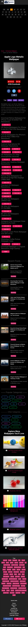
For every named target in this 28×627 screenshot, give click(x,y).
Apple (9, 100)
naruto (12, 590)
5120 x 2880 (6, 211)
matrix (8, 590)
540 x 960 (16, 149)
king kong (9, 583)
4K (8, 9)
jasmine (23, 576)
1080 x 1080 (17, 226)
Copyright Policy (14, 615)
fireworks (15, 560)
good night (21, 565)
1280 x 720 (6, 190)
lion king (23, 585)
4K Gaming (16, 416)
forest (3, 562)
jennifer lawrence (13, 579)
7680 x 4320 (6, 218)
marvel (3, 590)
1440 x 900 (16, 167)
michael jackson (22, 588)
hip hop (18, 569)
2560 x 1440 (6, 196)
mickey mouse (14, 588)
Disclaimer (14, 612)
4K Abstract (16, 400)
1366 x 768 (16, 190)
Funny (22, 404)
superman (18, 592)
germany (21, 562)
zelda (14, 595)
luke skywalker (5, 588)
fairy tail (5, 560)
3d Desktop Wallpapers (11, 51)
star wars (12, 592)
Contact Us (14, 608)
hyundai (23, 569)
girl (25, 562)
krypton (24, 579)
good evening (15, 565)
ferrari (9, 560)
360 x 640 (6, 149)
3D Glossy (6, 416)
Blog (14, 606)
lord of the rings (16, 585)
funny (7, 562)
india (19, 574)
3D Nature (6, 400)
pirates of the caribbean (20, 590)
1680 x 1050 (6, 170)
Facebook (9, 618)
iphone (11, 574)
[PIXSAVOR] (9, 2)
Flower (5, 404)
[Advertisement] (14, 33)
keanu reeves (16, 583)
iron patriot (16, 572)
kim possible (23, 583)
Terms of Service (14, 613)
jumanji (12, 576)
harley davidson (17, 567)
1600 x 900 (6, 193)
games (16, 562)
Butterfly (5, 419)
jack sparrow (6, 576)
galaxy (11, 562)
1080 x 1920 (6, 141)
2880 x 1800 (6, 182)
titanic (23, 592)
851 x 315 (6, 236)
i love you (22, 572)
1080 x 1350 (6, 226)
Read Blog (13, 276)
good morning (7, 565)
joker (23, 574)
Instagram (20, 618)
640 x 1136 (6, 124)
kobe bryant (22, 581)
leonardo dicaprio (7, 585)
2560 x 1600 (6, 173)
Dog (13, 404)
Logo (15, 100)
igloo (15, 574)
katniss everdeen (14, 581)
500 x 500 (16, 244)
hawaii (13, 569)
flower (23, 560)
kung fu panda (6, 581)
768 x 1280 (16, 159)
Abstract (20, 397)
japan (20, 579)
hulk (24, 567)
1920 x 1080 (16, 193)
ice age (5, 572)
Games (13, 407)
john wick (17, 576)
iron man (10, 572)
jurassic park (5, 579)
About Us (14, 605)
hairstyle (9, 569)
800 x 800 (6, 244)
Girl (4, 407)
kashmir (3, 583)
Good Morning (16, 426)
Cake (15, 419)
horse (4, 569)
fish (19, 560)
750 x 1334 (6, 132)
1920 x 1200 (17, 170)
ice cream (6, 574)
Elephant (6, 423)
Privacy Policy (14, 610)
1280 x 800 (6, 167)
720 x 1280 (6, 152)
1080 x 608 (6, 229)
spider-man (5, 592)
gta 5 (4, 567)
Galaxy (5, 426)
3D (4, 9)
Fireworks (16, 423)
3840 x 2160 (6, 203)
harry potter (10, 567)
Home (2, 51)
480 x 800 (6, 159)
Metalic (21, 100)
